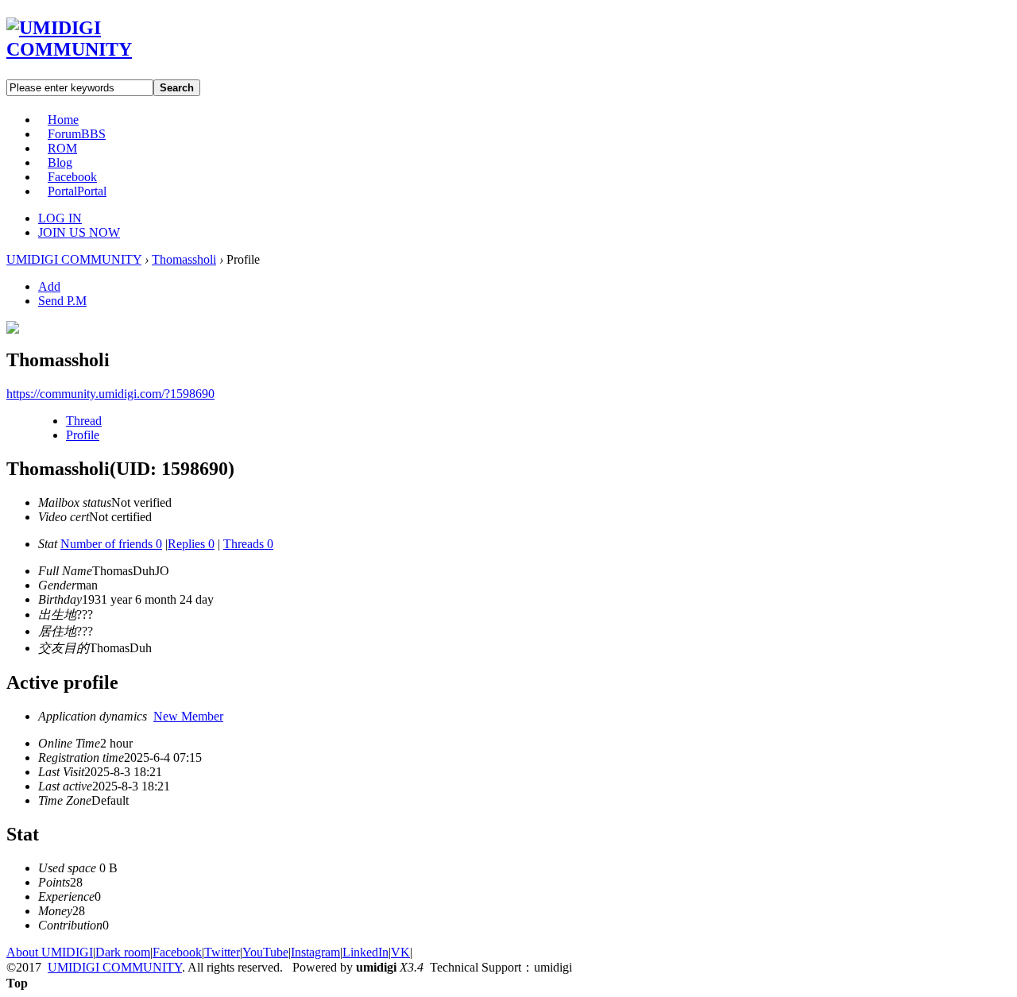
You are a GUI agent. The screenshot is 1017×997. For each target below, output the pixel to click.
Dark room (122, 952)
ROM (62, 148)
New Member (188, 716)
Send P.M (62, 300)
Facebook (72, 177)
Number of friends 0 (111, 544)
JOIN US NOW (79, 232)
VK (400, 952)
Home (63, 119)
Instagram (315, 952)
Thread (84, 420)
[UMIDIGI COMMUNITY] (91, 49)
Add (49, 286)
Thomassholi (184, 259)
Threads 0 (248, 544)
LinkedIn (365, 952)
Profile (82, 435)
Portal (77, 191)
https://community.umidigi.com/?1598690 (110, 393)
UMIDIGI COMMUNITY (73, 259)
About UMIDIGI (49, 952)
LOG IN (60, 218)
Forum (77, 134)
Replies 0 (191, 544)
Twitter (222, 952)
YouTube (265, 952)
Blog (60, 162)
